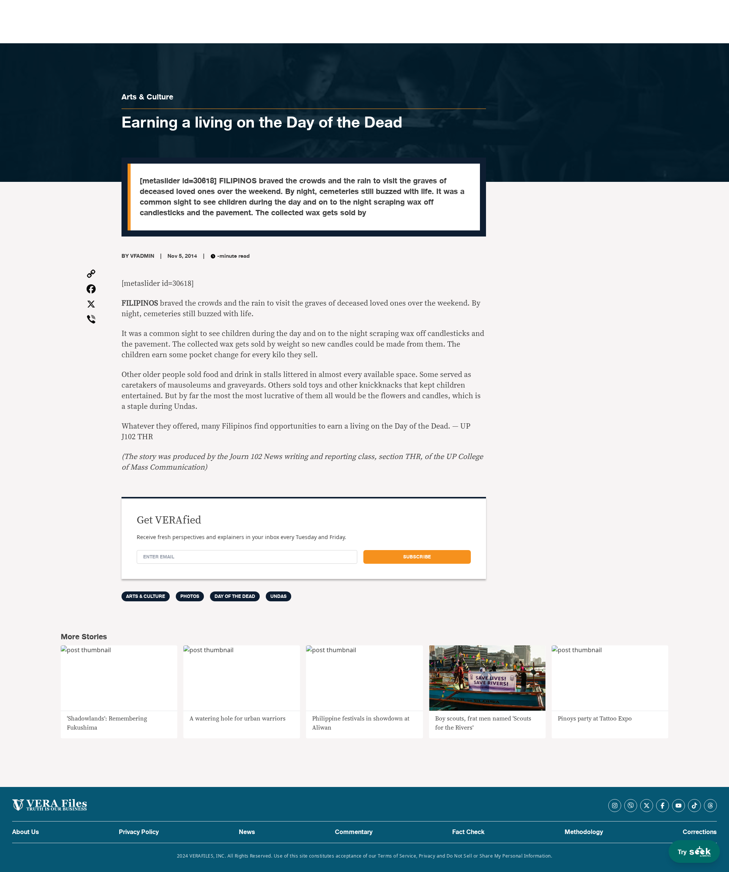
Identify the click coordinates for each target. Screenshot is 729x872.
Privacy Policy (139, 832)
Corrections (700, 832)
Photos (189, 596)
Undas (278, 596)
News (247, 832)
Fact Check (468, 832)
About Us (25, 832)
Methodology (584, 832)
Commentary (353, 832)
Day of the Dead (235, 596)
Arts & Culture (147, 97)
